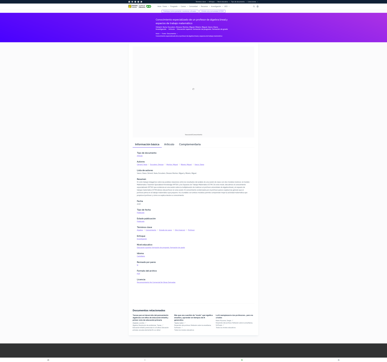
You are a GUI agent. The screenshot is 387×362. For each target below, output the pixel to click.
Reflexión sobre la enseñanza (201, 325)
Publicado (140, 213)
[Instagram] (135, 2)
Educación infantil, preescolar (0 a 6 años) (147, 327)
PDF (138, 274)
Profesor (191, 230)
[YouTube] (138, 2)
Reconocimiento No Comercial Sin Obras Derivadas (156, 282)
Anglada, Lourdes (138, 323)
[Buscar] (254, 6)
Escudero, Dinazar (175, 27)
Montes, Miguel (189, 27)
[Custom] (48, 360)
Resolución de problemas (147, 325)
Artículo (172, 29)
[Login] (258, 6)
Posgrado (174, 6)
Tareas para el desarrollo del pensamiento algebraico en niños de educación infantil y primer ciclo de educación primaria (150, 317)
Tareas (159, 325)
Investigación (216, 6)
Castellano (141, 256)
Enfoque (212, 2)
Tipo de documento (238, 2)
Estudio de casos (165, 230)
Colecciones (252, 2)
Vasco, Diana (213, 27)
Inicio (159, 6)
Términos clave (201, 2)
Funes (165, 6)
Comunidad (193, 6)
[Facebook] (132, 2)
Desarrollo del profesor (182, 325)
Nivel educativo (222, 2)
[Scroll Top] (338, 360)
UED (226, 6)
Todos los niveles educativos (184, 330)
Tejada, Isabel (179, 323)
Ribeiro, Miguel (201, 27)
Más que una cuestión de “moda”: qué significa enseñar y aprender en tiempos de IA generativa (193, 317)
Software (177, 327)
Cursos (183, 6)
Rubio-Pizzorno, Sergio (223, 320)
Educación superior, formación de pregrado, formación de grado (202, 29)
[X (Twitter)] (129, 2)
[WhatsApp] (141, 2)
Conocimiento (151, 230)
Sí (137, 265)
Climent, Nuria (161, 27)
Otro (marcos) (180, 230)
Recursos (204, 6)
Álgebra (140, 230)
